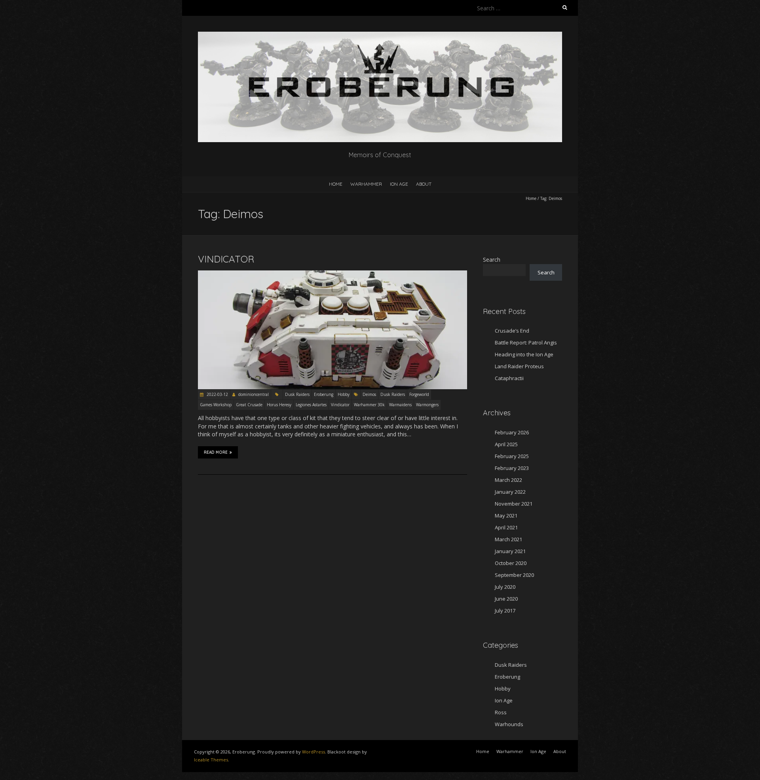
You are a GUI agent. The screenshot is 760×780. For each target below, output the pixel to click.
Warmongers (427, 404)
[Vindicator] (332, 274)
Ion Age (399, 184)
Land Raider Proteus (519, 366)
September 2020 (514, 574)
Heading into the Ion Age (524, 354)
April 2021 (506, 527)
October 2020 (510, 563)
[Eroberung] (380, 35)
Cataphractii (509, 378)
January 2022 (510, 491)
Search (491, 259)
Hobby (344, 394)
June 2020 (506, 598)
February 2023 (512, 468)
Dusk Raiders (297, 394)
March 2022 (508, 479)
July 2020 (505, 586)
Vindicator (226, 259)
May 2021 (506, 515)
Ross (501, 712)
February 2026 (512, 432)
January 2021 (510, 551)
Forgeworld (419, 394)
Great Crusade (249, 404)
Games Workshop (216, 404)
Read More (216, 452)
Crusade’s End (512, 330)
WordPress (313, 752)
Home (335, 184)
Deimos (369, 394)
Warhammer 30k (369, 404)
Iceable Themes (211, 760)
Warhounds (509, 724)
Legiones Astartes (311, 404)
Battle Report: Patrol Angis (526, 342)
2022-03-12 (216, 394)
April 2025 (506, 444)
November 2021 (513, 503)
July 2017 (505, 610)
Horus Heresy (279, 404)
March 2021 (508, 539)
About (423, 184)
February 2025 (512, 456)
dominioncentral (253, 394)
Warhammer (366, 184)
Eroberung (323, 394)
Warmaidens (400, 404)
